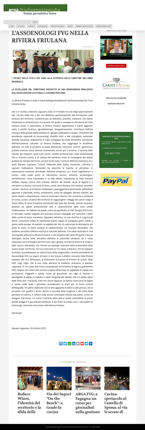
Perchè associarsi (57, 26)
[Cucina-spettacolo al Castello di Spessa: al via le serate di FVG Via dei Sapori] (117, 389)
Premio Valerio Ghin (104, 26)
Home (12, 26)
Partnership (42, 26)
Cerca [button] (35, 22)
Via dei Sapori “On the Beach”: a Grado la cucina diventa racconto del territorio (58, 410)
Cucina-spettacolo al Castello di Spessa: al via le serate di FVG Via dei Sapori (115, 407)
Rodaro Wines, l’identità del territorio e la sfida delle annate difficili (29, 407)
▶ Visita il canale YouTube (116, 66)
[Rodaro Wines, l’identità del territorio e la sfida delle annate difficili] (30, 389)
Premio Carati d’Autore (84, 26)
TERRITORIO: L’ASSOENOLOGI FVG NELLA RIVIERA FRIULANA (50, 33)
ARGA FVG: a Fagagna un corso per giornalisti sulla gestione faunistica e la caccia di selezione (87, 410)
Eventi (70, 26)
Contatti (31, 26)
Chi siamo (21, 26)
